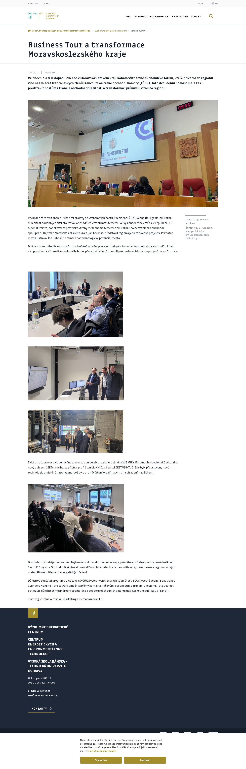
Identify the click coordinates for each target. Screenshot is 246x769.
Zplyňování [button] (42, 14)
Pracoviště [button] (180, 16)
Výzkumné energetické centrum (111, 30)
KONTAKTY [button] (39, 708)
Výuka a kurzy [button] (43, 14)
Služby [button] (196, 16)
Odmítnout (145, 760)
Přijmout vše (101, 760)
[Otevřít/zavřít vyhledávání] (211, 16)
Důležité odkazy (45, 14)
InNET (201, 3)
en (216, 3)
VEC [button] (128, 16)
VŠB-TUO (33, 3)
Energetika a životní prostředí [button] (54, 14)
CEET (47, 3)
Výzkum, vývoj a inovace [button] (151, 16)
